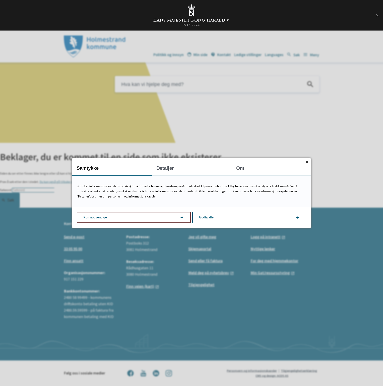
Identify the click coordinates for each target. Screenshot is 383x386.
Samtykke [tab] (88, 168)
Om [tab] (240, 168)
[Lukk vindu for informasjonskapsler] (307, 162)
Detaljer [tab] (165, 168)
